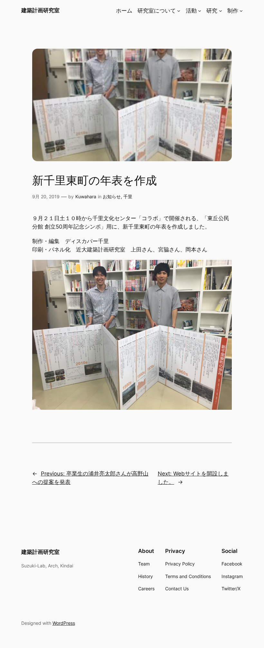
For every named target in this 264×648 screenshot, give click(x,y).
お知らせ (112, 196)
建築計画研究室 (40, 10)
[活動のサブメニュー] (199, 10)
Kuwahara (85, 196)
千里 (127, 196)
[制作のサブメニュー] (241, 10)
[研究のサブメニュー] (220, 10)
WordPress (63, 623)
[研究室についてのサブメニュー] (178, 10)
